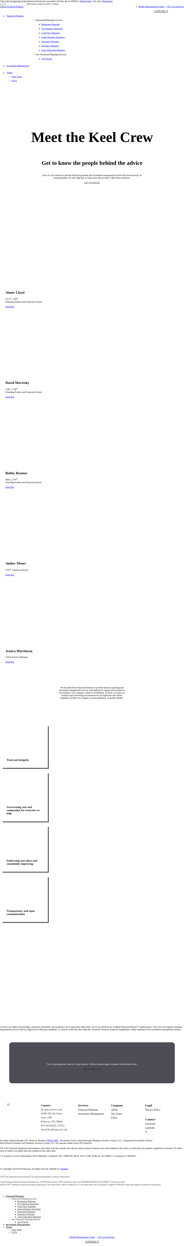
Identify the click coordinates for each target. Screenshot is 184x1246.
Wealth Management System (151, 6)
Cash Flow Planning (26, 1206)
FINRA (49, 1140)
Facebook (150, 1123)
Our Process (22, 1222)
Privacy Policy (152, 1109)
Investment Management (91, 1113)
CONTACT (161, 11)
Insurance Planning (26, 1214)
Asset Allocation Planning (29, 1217)
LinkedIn (150, 1127)
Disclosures (107, 1)
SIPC (56, 1140)
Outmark (64, 1169)
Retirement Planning (26, 1201)
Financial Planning (88, 1109)
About (114, 1109)
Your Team (17, 1230)
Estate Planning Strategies (29, 1209)
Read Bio (9, 307)
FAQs (114, 1117)
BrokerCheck (86, 1)
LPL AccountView (175, 6)
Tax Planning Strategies (28, 1204)
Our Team (116, 1113)
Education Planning (26, 1211)
